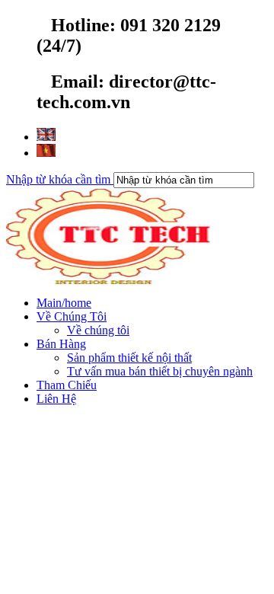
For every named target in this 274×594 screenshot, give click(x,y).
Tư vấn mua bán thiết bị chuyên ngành (160, 371)
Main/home (64, 302)
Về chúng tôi (98, 330)
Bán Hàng (61, 343)
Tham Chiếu (67, 384)
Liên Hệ (56, 398)
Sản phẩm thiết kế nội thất (129, 357)
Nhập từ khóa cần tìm (59, 179)
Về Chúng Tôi (72, 316)
